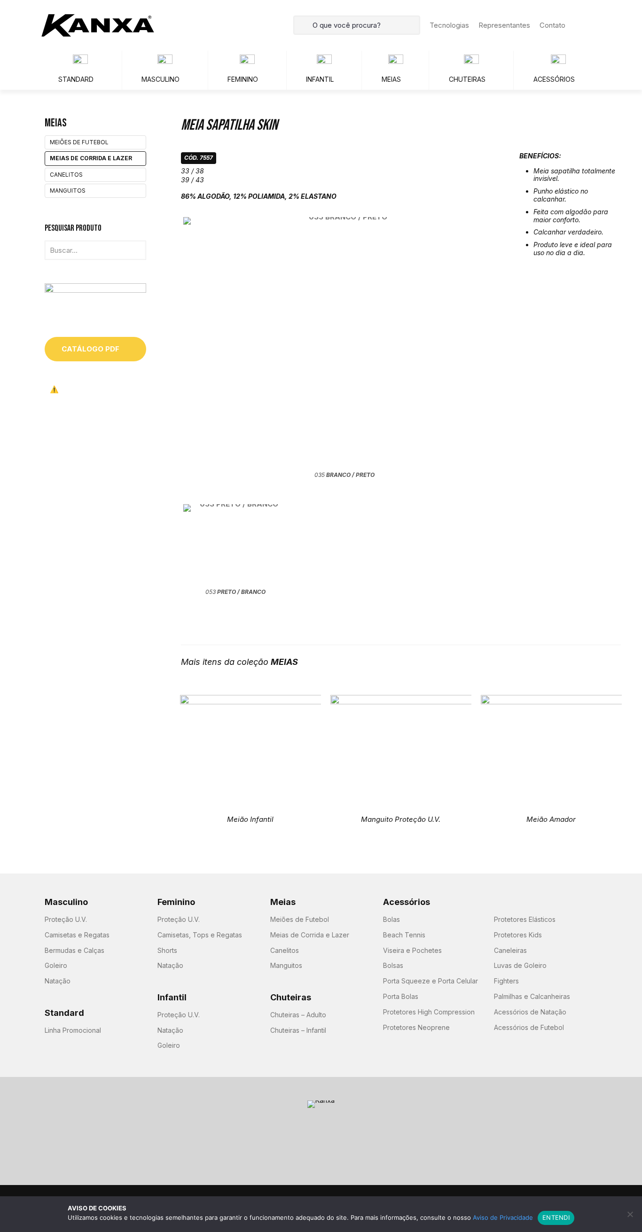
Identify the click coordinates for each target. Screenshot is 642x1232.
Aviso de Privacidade (503, 1217)
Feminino (176, 902)
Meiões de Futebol (79, 142)
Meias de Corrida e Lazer (91, 158)
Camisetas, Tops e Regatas (199, 935)
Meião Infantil (250, 819)
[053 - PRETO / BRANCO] (235, 544)
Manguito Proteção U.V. (400, 819)
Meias (283, 902)
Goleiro (56, 965)
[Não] (630, 1214)
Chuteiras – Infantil (298, 1030)
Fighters (506, 981)
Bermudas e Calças (74, 950)
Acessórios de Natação (530, 1012)
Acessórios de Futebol (529, 1027)
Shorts (167, 950)
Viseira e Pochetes (412, 950)
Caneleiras (510, 950)
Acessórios (406, 902)
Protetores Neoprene (416, 1027)
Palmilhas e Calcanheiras (532, 996)
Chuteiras (290, 997)
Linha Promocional (73, 1030)
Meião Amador (551, 819)
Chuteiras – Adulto (298, 1015)
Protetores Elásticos (525, 919)
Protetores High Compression (429, 1012)
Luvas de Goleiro (520, 965)
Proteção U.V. (66, 919)
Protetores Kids (518, 935)
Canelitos (66, 174)
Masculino (66, 902)
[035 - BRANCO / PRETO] (344, 343)
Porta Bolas (400, 996)
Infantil (172, 997)
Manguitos (68, 190)
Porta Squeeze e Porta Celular (430, 981)
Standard (64, 1013)
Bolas (391, 919)
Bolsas (393, 965)
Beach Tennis (404, 935)
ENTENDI (556, 1217)
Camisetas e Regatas (77, 935)
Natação (57, 981)
